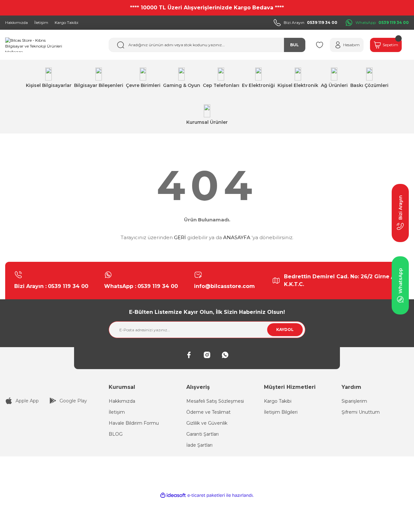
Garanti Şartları (202, 434)
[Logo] (34, 44)
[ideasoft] (173, 495)
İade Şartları (199, 445)
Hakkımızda (122, 401)
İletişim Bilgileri (281, 412)
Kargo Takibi (277, 401)
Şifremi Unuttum (361, 412)
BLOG (116, 434)
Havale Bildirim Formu (134, 423)
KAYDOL (285, 329)
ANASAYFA (236, 237)
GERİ (180, 237)
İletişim (117, 412)
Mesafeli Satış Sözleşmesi (215, 401)
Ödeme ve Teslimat (208, 412)
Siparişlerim (354, 401)
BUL (294, 44)
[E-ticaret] (206, 495)
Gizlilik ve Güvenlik (206, 423)
